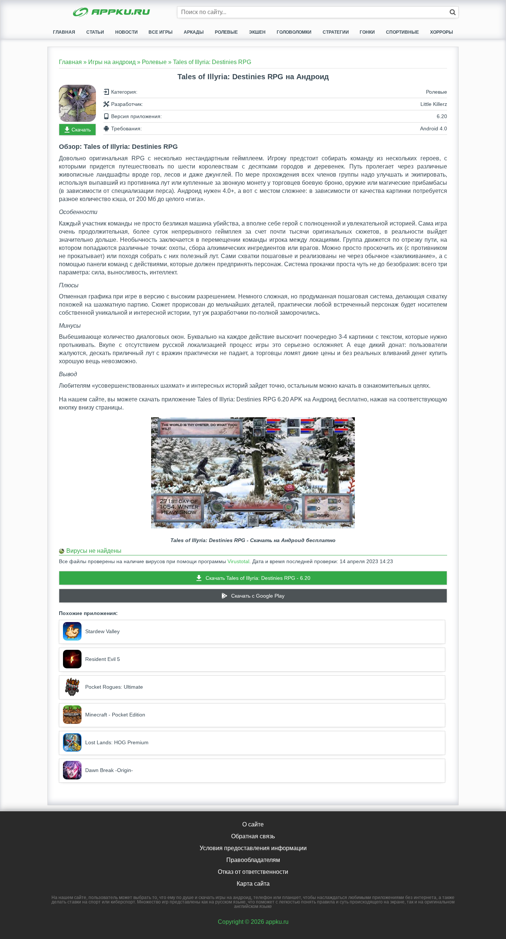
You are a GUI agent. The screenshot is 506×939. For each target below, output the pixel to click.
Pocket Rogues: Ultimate (114, 687)
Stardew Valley (102, 631)
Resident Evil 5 (102, 659)
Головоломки (294, 32)
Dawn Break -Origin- (109, 770)
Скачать (81, 130)
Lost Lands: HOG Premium (117, 742)
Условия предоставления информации (253, 848)
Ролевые (226, 32)
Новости (126, 32)
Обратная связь (253, 836)
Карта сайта (253, 883)
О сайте (253, 824)
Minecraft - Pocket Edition (115, 715)
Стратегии (336, 32)
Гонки (367, 32)
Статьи (95, 32)
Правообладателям (253, 860)
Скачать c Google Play (257, 596)
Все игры (161, 32)
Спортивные (402, 32)
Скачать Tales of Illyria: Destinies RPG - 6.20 (258, 578)
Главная (64, 32)
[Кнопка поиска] (453, 12)
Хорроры (441, 32)
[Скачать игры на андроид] (112, 13)
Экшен (257, 32)
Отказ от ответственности (253, 872)
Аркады (194, 32)
